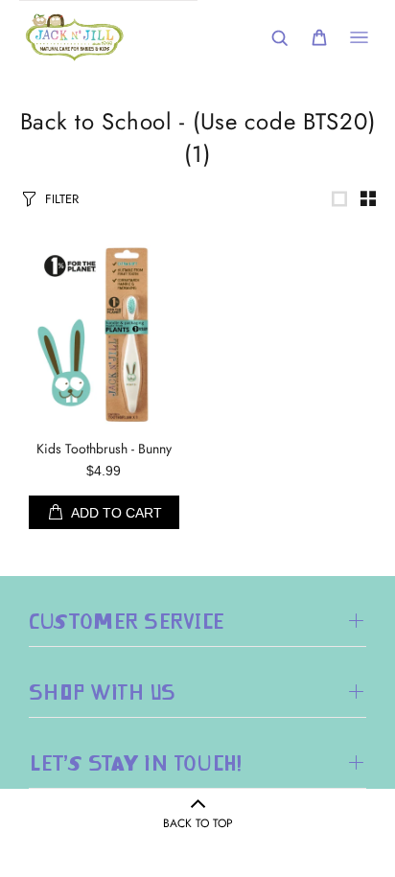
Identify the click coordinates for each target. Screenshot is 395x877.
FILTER (62, 199)
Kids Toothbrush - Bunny (104, 448)
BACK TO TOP (198, 823)
